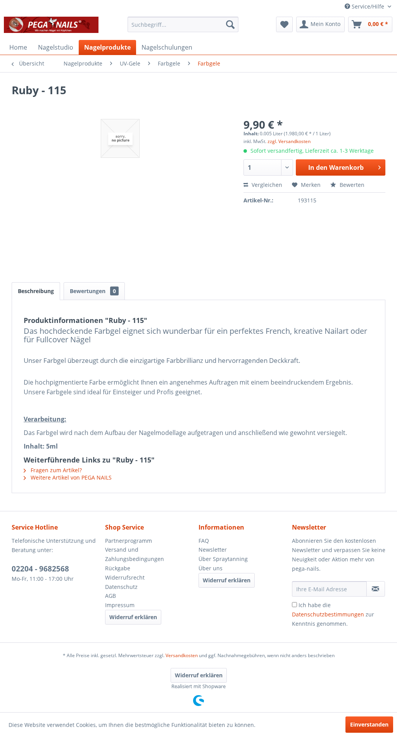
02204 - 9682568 (40, 569)
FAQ (203, 540)
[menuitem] (183, 24)
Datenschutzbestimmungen (328, 614)
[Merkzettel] (284, 24)
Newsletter (212, 549)
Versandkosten (182, 655)
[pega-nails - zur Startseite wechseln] (51, 26)
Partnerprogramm (128, 540)
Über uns (210, 568)
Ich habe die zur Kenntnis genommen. (333, 614)
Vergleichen (266, 184)
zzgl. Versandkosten (289, 141)
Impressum (120, 605)
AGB (110, 595)
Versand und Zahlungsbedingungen (134, 554)
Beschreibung (36, 291)
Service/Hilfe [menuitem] (368, 6)
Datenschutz (121, 586)
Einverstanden (369, 724)
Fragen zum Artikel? (55, 470)
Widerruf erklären (133, 617)
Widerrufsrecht (125, 577)
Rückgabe (117, 568)
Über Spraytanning (223, 559)
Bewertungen (93, 291)
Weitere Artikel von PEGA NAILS (70, 477)
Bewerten (351, 184)
